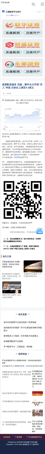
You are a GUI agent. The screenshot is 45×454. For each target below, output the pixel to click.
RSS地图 (26, 442)
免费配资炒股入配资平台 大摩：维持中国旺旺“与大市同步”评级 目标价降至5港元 (16, 374)
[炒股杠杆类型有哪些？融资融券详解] (37, 413)
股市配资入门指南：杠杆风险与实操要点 (21, 335)
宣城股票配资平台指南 (13, 341)
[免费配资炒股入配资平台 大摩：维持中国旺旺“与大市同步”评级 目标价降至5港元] (37, 379)
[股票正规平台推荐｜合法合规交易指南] (11, 287)
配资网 (16, 157)
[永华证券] (5, 4)
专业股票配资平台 (35, 437)
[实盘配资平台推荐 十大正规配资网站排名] (33, 266)
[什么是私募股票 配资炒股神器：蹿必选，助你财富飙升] (37, 426)
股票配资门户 (27, 444)
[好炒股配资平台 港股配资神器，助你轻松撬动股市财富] (22, 361)
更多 (39, 11)
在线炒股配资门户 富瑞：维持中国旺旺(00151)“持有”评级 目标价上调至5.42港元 (21, 247)
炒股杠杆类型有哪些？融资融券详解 (16, 411)
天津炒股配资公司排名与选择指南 (15, 401)
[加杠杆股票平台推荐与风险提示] (37, 393)
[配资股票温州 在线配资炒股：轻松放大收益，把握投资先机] (11, 266)
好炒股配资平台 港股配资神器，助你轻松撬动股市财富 (22, 366)
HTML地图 (33, 442)
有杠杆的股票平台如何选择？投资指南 (20, 322)
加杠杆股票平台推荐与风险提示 (14, 393)
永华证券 (6, 437)
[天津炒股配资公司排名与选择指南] (37, 402)
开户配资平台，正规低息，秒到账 (18, 346)
